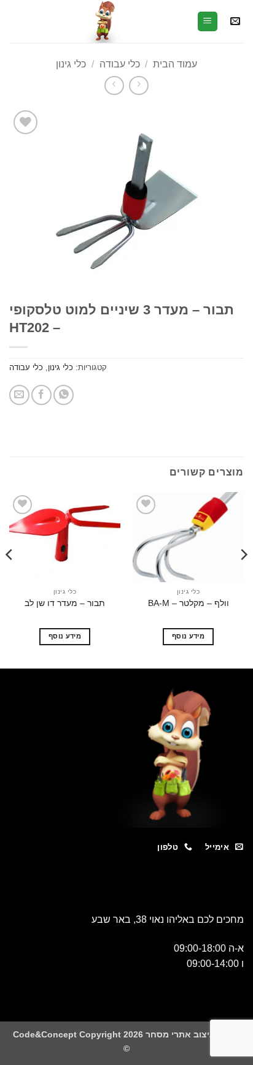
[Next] (9, 579)
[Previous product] (113, 85)
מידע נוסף (188, 636)
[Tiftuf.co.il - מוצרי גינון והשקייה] (102, 21)
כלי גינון (71, 64)
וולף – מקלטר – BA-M (188, 603)
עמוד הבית (175, 64)
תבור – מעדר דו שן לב (65, 603)
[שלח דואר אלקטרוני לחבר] (19, 395)
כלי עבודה (119, 64)
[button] (235, 22)
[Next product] (138, 85)
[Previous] (243, 579)
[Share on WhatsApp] (63, 395)
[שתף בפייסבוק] (41, 395)
